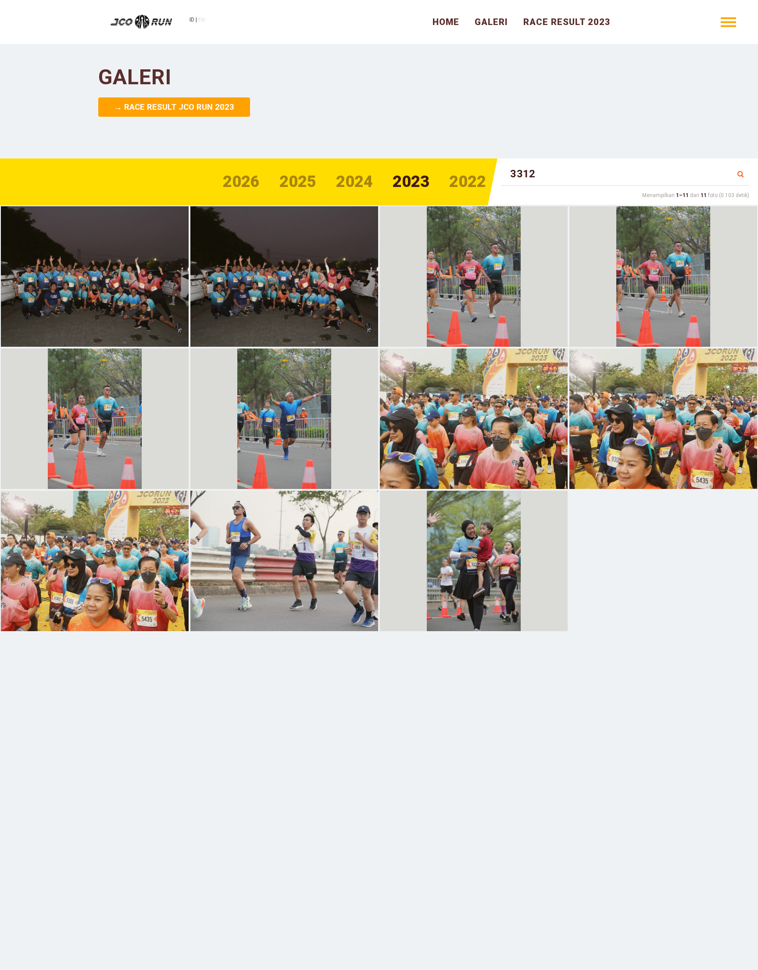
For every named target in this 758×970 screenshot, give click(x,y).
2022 (467, 181)
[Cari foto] (740, 174)
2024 (354, 181)
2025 (297, 181)
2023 (411, 181)
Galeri (491, 22)
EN (201, 20)
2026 (241, 181)
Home (446, 22)
